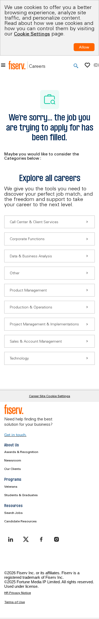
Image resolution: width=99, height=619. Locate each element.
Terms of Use (14, 602)
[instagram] (56, 539)
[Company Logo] (16, 65)
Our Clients (12, 469)
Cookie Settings (32, 34)
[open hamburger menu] (3, 65)
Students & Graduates (21, 495)
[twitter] (26, 539)
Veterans (10, 486)
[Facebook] (41, 539)
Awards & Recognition (21, 452)
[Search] (76, 66)
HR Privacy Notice (17, 592)
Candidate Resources (20, 521)
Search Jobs (13, 513)
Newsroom (12, 460)
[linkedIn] (10, 539)
